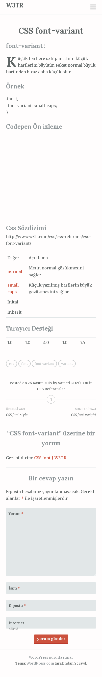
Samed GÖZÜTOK (73, 383)
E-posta (17, 605)
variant (67, 364)
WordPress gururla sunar (51, 657)
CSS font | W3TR (50, 457)
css (11, 364)
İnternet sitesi (16, 626)
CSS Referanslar (51, 389)
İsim (14, 588)
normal (14, 271)
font (24, 364)
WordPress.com (40, 663)
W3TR (15, 5)
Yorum (16, 513)
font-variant (44, 364)
